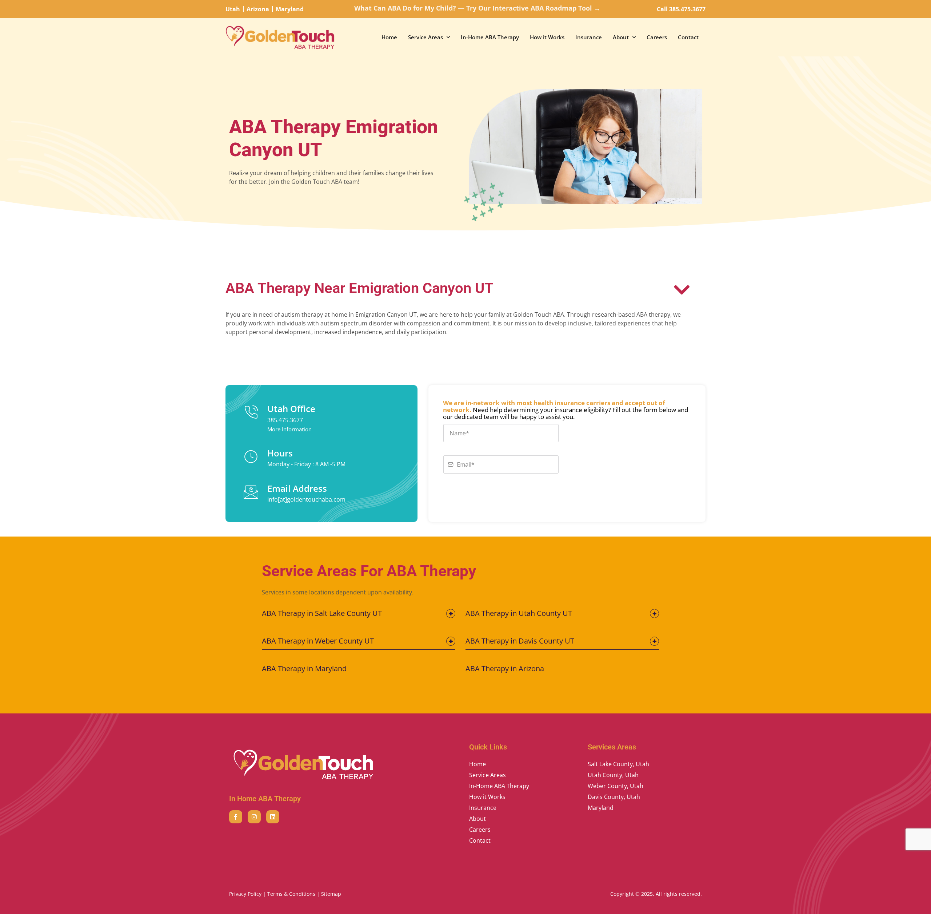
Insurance (588, 37)
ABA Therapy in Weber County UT (318, 641)
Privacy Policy (245, 893)
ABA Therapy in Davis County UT (520, 641)
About (621, 37)
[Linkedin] (272, 816)
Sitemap (331, 893)
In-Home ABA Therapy (490, 37)
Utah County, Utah (613, 775)
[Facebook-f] (235, 816)
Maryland (601, 808)
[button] (358, 615)
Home (389, 37)
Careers (657, 37)
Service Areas (425, 37)
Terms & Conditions (291, 893)
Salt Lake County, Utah (618, 764)
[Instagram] (254, 816)
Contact (688, 37)
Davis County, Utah (614, 797)
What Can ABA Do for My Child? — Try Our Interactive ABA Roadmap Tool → (477, 8)
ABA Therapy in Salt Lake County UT (322, 613)
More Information (289, 429)
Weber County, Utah (615, 786)
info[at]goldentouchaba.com (306, 499)
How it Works (547, 37)
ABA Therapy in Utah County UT (519, 613)
